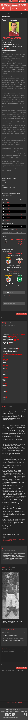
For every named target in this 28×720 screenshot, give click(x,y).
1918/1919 (7, 205)
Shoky (4, 323)
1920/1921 (7, 211)
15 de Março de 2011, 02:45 (7, 569)
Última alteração (9, 292)
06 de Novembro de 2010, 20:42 (8, 550)
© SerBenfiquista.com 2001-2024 (10, 717)
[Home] (13, 5)
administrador (9, 296)
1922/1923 (7, 217)
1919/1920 (7, 208)
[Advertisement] (14, 686)
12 (21, 229)
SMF (16, 702)
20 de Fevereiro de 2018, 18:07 (8, 651)
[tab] (14, 292)
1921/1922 (7, 214)
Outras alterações (9, 303)
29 (25, 714)
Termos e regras (12, 709)
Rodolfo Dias (6, 567)
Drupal (20, 702)
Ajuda (7, 709)
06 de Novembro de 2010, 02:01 (8, 408)
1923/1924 (7, 220)
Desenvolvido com (10, 702)
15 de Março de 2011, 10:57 (7, 632)
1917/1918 (7, 202)
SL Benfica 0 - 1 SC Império (14, 253)
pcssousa (5, 548)
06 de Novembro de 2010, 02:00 (8, 325)
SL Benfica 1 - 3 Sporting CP (14, 272)
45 (17, 229)
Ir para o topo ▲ (19, 709)
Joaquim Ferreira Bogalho (10, 630)
